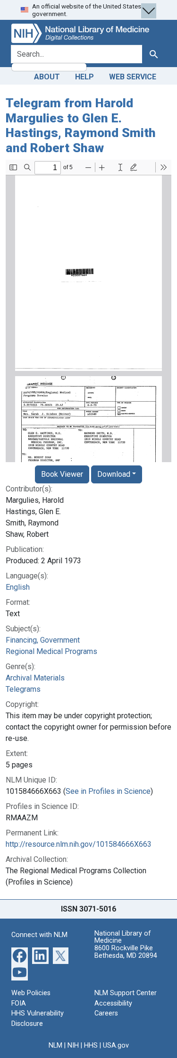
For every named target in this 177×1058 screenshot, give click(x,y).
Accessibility (113, 1003)
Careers (106, 1013)
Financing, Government (43, 640)
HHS (91, 1045)
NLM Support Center (125, 993)
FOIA (18, 1003)
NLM (55, 1045)
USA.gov (116, 1045)
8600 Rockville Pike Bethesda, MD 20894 (125, 952)
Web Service (132, 76)
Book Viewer (62, 474)
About (47, 76)
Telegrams (23, 689)
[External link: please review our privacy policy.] (19, 955)
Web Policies (31, 993)
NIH (73, 1045)
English (18, 587)
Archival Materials (35, 677)
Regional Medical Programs (51, 651)
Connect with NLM (39, 935)
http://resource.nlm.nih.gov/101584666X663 (79, 844)
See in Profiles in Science (108, 791)
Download (113, 474)
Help (84, 76)
